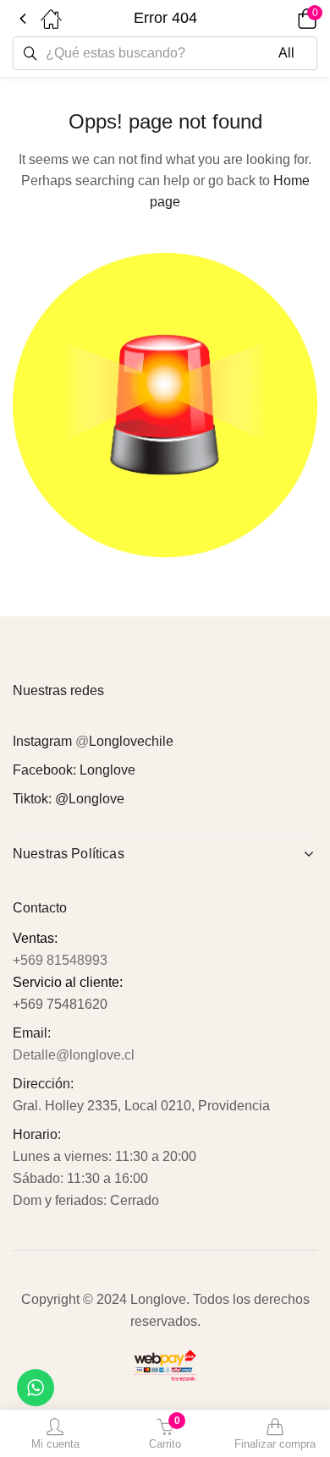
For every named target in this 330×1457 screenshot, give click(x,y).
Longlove (107, 770)
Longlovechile (131, 741)
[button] (283, 19)
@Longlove (89, 798)
